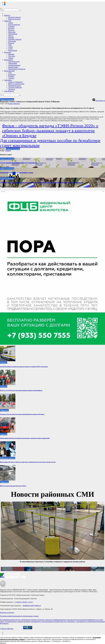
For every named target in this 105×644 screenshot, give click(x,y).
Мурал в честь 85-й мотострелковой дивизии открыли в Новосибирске (21, 390)
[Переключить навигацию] (1, 8)
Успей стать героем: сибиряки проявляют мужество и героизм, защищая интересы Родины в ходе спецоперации (41, 182)
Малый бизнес (13, 67)
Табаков (8, 150)
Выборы (11, 54)
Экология (11, 89)
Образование (12, 34)
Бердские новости (14, 17)
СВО (10, 45)
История (11, 28)
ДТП (10, 73)
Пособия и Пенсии (14, 39)
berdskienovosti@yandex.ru (32, 605)
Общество (7, 21)
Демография (12, 63)
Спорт (10, 48)
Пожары (11, 76)
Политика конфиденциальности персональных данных (19, 616)
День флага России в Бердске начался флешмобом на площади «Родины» (22, 414)
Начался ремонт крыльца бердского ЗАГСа (13, 486)
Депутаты (11, 56)
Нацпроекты (8, 60)
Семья (10, 47)
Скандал (11, 78)
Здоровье (11, 26)
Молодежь (11, 32)
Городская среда (13, 61)
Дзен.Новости (9, 91)
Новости (7, 15)
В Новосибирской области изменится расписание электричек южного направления (25, 438)
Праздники (12, 41)
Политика (7, 52)
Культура (11, 30)
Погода (10, 36)
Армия (10, 23)
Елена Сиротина (14, 103)
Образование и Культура (16, 69)
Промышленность (14, 85)
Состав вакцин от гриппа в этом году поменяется (18, 163)
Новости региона (14, 19)
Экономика (8, 80)
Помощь (11, 37)
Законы (10, 58)
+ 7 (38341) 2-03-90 (20, 602)
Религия (11, 43)
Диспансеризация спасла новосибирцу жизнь (16, 172)
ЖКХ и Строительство (16, 84)
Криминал (11, 74)
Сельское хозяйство (15, 87)
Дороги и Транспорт (15, 82)
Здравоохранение (14, 65)
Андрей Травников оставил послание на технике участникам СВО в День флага (24, 366)
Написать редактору (7, 612)
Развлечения (12, 50)
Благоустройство (14, 24)
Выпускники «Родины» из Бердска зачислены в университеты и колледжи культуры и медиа (28, 462)
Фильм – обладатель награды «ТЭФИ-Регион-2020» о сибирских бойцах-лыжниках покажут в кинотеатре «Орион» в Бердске (50, 130)
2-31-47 (30, 602)
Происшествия (9, 71)
